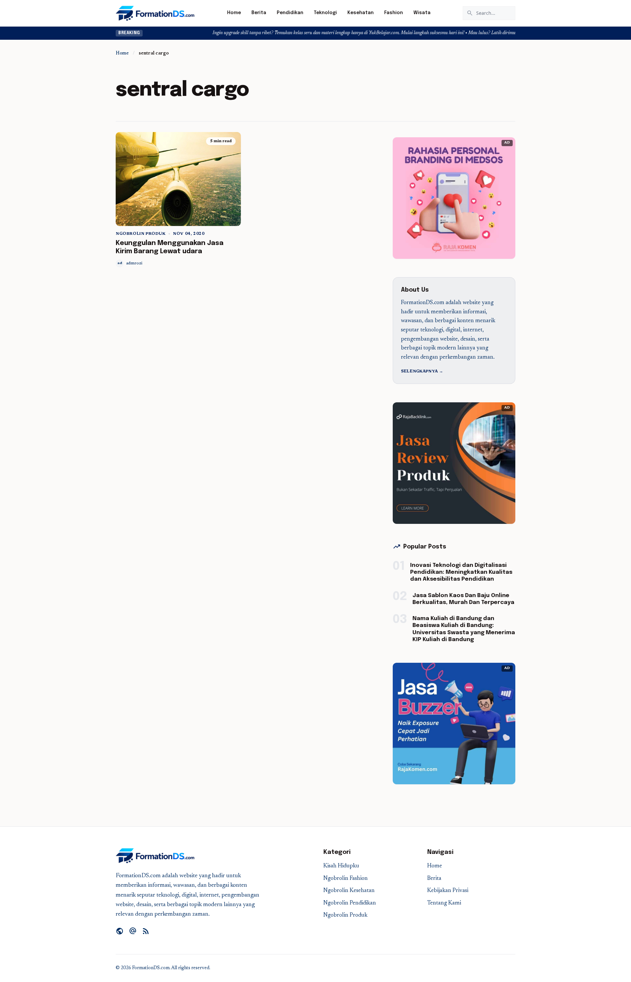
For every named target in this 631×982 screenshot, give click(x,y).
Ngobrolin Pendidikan (349, 903)
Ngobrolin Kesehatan (349, 891)
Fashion (393, 13)
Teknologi (325, 13)
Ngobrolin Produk (141, 234)
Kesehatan (360, 13)
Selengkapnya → (422, 371)
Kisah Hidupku (341, 866)
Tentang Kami (444, 903)
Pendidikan (290, 13)
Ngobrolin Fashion (345, 879)
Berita (258, 13)
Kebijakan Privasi (447, 891)
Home (234, 13)
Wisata (422, 13)
